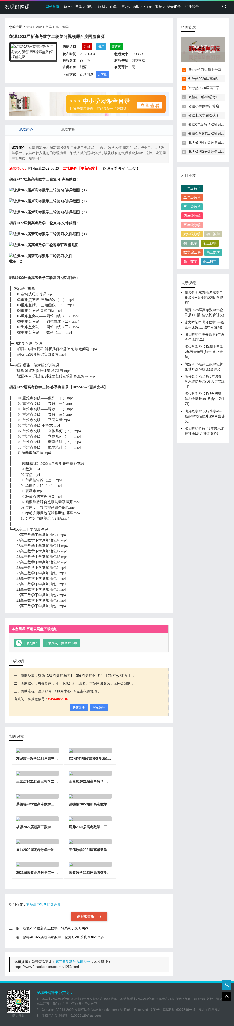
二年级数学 (192, 197)
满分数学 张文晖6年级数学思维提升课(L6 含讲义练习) (205, 381)
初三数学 (210, 243)
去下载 (102, 74)
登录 (101, 46)
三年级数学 (192, 207)
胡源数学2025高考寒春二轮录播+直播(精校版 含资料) (204, 297)
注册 (87, 46)
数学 (78, 7)
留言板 (116, 46)
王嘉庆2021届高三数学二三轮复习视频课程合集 (52, 781)
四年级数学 (192, 216)
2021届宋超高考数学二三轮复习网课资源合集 (50, 872)
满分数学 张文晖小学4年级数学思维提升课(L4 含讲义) (205, 416)
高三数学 (62, 27)
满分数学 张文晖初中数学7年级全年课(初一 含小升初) (204, 352)
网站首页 (52, 7)
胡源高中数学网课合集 (43, 904)
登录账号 (174, 7)
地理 (136, 7)
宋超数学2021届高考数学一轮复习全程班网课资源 (107, 872)
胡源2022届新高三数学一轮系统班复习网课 (49, 827)
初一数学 (213, 234)
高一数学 (190, 261)
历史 (124, 7)
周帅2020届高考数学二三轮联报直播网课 (100, 827)
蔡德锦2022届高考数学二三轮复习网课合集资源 (52, 804)
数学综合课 (192, 252)
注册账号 (192, 7)
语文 (67, 7)
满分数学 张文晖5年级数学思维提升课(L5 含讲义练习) (205, 399)
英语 (90, 7)
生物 (147, 7)
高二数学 (210, 261)
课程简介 (26, 130)
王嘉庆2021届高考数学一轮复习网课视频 (100, 781)
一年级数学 (192, 188)
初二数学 (190, 243)
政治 (158, 7)
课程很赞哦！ (87, 916)
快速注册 (79, 707)
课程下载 (68, 130)
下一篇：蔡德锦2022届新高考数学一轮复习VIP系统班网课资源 (56, 937)
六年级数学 (192, 234)
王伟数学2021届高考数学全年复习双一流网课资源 (107, 850)
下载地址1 (30, 643)
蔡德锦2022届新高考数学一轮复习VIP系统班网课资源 (109, 804)
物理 (101, 7)
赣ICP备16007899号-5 (179, 1009)
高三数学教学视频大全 (73, 962)
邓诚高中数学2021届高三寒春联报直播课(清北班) (53, 758)
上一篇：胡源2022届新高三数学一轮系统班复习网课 (48, 928)
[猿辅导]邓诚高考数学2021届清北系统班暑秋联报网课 (110, 758)
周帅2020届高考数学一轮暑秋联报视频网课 (49, 850)
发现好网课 (17, 7)
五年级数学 (192, 225)
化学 (113, 7)
